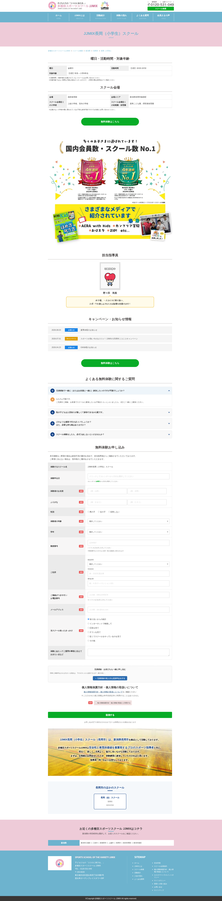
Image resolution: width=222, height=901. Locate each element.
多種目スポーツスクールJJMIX (59, 51)
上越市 (111, 843)
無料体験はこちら (110, 121)
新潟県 (88, 51)
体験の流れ (121, 16)
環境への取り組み (160, 884)
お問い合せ (158, 887)
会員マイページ (167, 2)
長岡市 (95, 51)
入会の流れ (138, 876)
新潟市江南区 (86, 843)
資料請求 (154, 2)
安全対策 (157, 863)
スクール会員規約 (160, 866)
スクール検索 (160, 9)
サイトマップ (159, 890)
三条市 (95, 843)
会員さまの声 (163, 16)
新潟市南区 (138, 843)
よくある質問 (142, 16)
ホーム (59, 16)
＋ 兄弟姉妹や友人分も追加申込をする (110, 678)
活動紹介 (100, 16)
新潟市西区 (127, 843)
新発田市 (103, 843)
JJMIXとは (79, 16)
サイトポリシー (159, 880)
